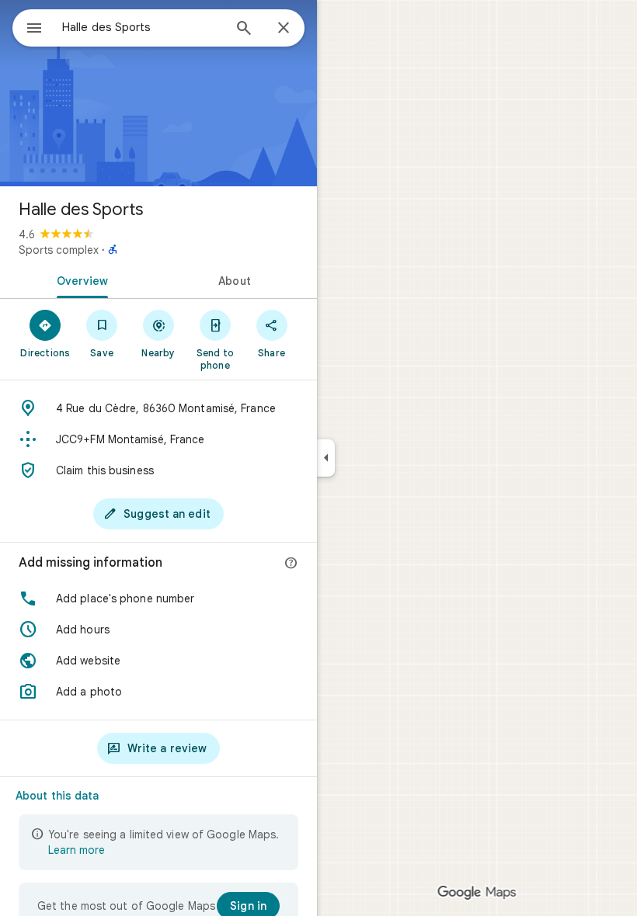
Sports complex (59, 250)
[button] (158, 598)
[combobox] (142, 27)
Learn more (76, 850)
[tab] (79, 279)
